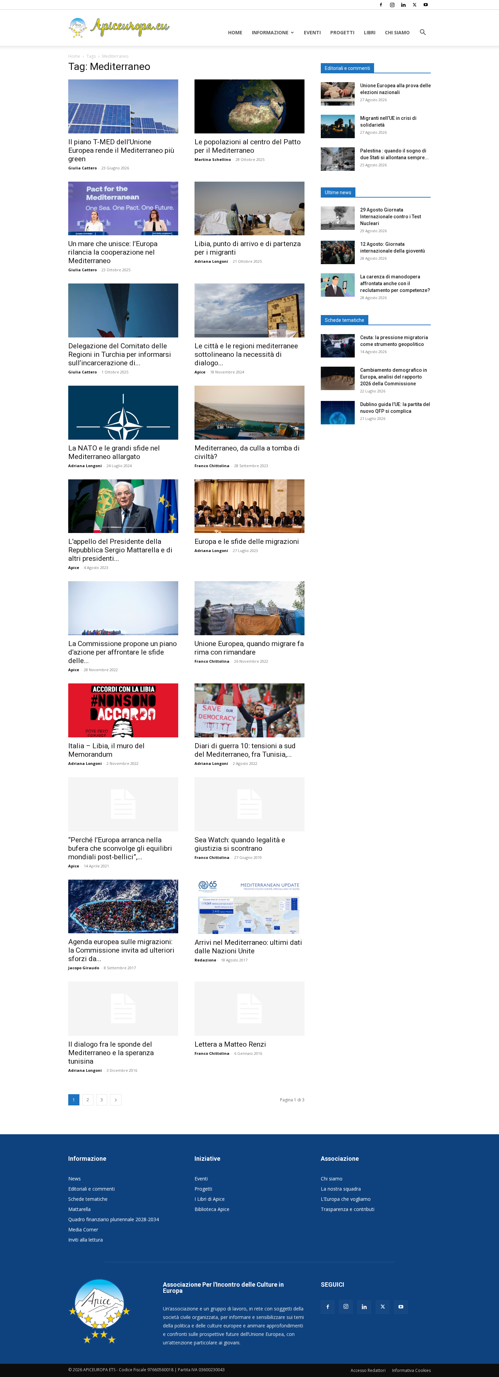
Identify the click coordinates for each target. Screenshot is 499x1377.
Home (235, 32)
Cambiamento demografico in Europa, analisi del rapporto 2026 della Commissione (393, 376)
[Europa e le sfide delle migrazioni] (249, 506)
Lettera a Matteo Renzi (230, 1044)
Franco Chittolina (212, 465)
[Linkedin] (403, 5)
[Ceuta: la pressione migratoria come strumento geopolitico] (338, 345)
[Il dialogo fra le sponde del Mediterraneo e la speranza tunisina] (123, 1008)
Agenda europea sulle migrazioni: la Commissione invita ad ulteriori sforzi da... (121, 950)
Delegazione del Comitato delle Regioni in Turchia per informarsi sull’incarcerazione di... (119, 354)
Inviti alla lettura (85, 1239)
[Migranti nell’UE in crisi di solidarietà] (338, 126)
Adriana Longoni (211, 261)
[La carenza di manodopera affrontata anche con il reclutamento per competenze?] (338, 285)
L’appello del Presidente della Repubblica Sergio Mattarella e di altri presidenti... (120, 550)
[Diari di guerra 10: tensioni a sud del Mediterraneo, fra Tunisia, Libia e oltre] (249, 710)
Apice (200, 371)
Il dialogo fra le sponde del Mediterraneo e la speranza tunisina (111, 1052)
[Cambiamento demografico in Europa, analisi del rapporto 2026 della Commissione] (338, 378)
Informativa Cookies (411, 1370)
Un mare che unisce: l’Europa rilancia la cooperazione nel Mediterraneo (113, 252)
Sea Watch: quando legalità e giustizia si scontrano (240, 844)
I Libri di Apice (210, 1199)
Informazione (270, 32)
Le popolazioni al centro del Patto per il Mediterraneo (248, 146)
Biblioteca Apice (212, 1209)
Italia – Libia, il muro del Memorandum (106, 750)
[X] (414, 5)
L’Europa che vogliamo (346, 1199)
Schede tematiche (88, 1199)
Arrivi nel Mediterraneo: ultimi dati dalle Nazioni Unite (248, 946)
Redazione (205, 959)
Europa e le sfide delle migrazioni (247, 541)
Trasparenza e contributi (347, 1209)
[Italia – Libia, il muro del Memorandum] (123, 710)
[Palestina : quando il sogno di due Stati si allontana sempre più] (338, 159)
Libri (369, 32)
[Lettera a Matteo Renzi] (249, 1008)
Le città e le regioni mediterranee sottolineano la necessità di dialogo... (246, 354)
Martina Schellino (213, 159)
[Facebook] (381, 5)
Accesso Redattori (368, 1370)
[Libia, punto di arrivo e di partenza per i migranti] (249, 209)
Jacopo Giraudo (83, 967)
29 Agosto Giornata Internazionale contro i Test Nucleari (390, 216)
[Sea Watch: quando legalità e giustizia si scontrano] (249, 804)
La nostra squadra (341, 1189)
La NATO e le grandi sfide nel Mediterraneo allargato (114, 452)
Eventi (312, 32)
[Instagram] (392, 5)
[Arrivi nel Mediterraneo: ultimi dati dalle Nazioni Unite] (249, 907)
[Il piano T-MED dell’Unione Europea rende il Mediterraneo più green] (123, 106)
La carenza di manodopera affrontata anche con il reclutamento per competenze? (395, 283)
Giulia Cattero (82, 167)
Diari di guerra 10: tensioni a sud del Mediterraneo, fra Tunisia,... (245, 750)
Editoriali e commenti (91, 1189)
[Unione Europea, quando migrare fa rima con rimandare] (249, 608)
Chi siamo (397, 32)
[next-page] (116, 1099)
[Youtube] (426, 5)
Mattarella (79, 1209)
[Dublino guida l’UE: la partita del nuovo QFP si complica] (338, 412)
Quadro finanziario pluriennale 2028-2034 (113, 1219)
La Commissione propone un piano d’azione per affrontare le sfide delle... (122, 652)
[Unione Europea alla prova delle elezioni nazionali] (338, 94)
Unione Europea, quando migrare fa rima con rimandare (249, 648)
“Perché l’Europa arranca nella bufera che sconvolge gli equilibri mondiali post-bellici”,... (120, 848)
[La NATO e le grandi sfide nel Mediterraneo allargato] (123, 413)
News (74, 1178)
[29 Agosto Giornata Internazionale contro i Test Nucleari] (338, 218)
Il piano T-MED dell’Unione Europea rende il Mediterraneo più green (121, 150)
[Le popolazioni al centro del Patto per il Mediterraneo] (249, 106)
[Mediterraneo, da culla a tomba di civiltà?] (249, 413)
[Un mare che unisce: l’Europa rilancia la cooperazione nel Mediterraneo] (123, 209)
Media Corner (83, 1229)
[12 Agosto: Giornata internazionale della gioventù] (338, 252)
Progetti (342, 32)
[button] (422, 33)
